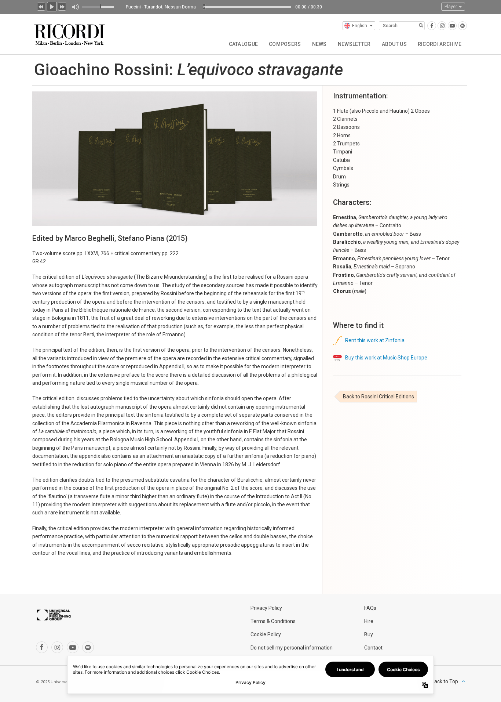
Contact (373, 648)
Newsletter (354, 44)
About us (394, 44)
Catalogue (243, 44)
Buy (368, 634)
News (319, 44)
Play (52, 6)
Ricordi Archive (439, 44)
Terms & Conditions (273, 621)
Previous (41, 6)
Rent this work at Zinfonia (373, 340)
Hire (368, 621)
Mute (75, 7)
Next (62, 6)
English (359, 25)
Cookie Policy (266, 634)
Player (451, 6)
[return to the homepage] (70, 32)
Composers (285, 44)
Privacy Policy (266, 608)
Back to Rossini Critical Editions (378, 396)
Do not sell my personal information (292, 648)
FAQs (370, 608)
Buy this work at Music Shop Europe (384, 358)
